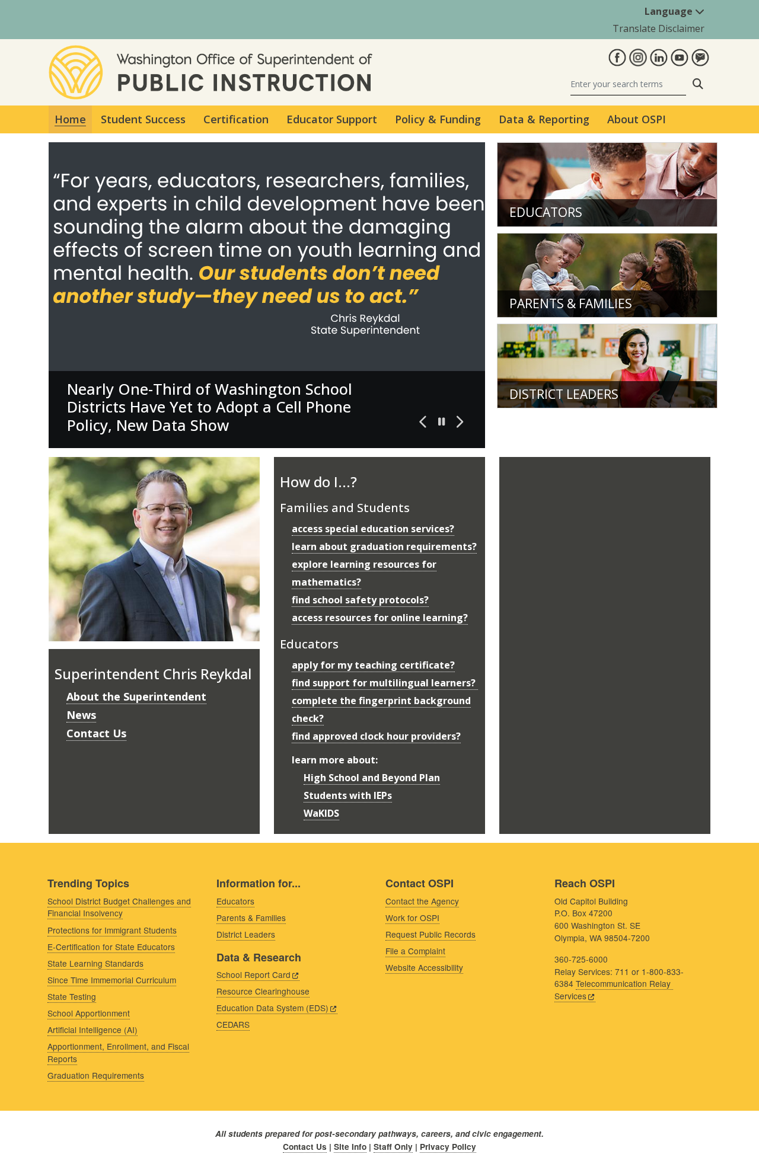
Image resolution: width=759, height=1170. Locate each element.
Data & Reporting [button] (544, 119)
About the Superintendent (136, 696)
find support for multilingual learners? (385, 682)
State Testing (71, 996)
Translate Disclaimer (658, 28)
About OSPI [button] (636, 119)
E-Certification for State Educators (111, 946)
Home (70, 119)
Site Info (350, 1146)
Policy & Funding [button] (438, 119)
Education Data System (272, 1008)
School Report (253, 974)
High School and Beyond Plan (372, 777)
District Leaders (563, 394)
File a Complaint (415, 951)
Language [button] (670, 11)
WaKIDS (321, 813)
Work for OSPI (412, 917)
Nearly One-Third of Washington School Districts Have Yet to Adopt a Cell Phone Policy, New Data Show (209, 407)
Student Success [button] (143, 119)
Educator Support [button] (331, 119)
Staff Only (393, 1146)
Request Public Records (430, 934)
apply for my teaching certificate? (373, 665)
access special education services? (373, 528)
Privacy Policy (448, 1146)
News (81, 715)
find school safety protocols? (360, 599)
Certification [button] (236, 119)
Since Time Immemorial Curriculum (111, 980)
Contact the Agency (422, 901)
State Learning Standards (95, 963)
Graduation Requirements (95, 1075)
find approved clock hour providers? (376, 736)
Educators (545, 212)
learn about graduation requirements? (384, 546)
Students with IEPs (348, 795)
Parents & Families (570, 303)
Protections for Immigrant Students (112, 930)
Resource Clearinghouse (263, 991)
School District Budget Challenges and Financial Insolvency (119, 907)
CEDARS (233, 1024)
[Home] (210, 52)
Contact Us (96, 733)
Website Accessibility (424, 967)
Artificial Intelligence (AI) (92, 1029)
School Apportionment (88, 1013)
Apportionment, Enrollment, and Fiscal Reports (118, 1052)
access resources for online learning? (380, 617)
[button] (423, 422)
